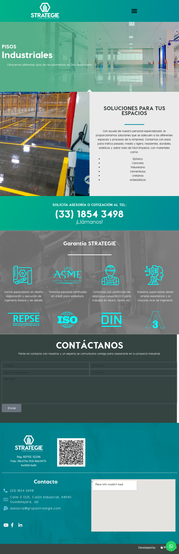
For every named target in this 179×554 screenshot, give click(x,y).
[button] (134, 11)
